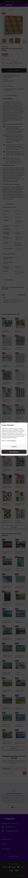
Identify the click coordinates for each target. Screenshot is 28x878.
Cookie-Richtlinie (12, 440)
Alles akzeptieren (14, 451)
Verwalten (14, 446)
